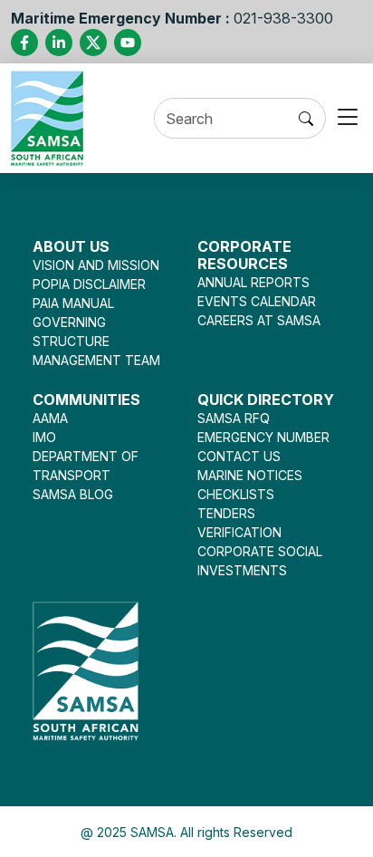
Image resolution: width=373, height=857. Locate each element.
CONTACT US (239, 456)
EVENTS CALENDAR (256, 301)
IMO (44, 437)
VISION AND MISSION (96, 265)
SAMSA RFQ (233, 418)
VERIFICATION (239, 532)
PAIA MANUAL (73, 303)
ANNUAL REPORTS (253, 282)
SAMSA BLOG (73, 494)
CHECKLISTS (235, 494)
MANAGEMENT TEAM (96, 360)
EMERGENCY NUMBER (263, 437)
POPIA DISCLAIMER (89, 284)
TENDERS (226, 513)
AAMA (50, 418)
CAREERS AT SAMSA (258, 320)
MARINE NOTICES (249, 475)
